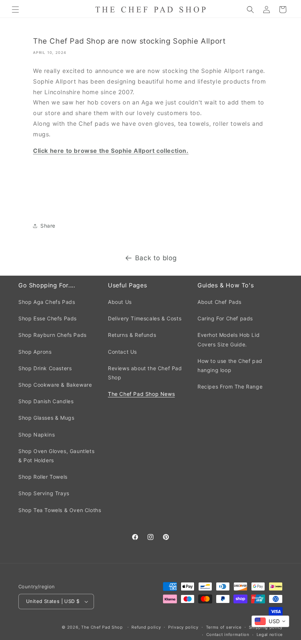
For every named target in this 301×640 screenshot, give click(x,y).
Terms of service (224, 627)
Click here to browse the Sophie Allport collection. (111, 150)
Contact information (227, 634)
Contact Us (122, 352)
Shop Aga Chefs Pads (46, 302)
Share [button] (47, 225)
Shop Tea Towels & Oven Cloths (59, 510)
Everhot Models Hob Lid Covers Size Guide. (228, 339)
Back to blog (156, 258)
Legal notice (270, 634)
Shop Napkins (36, 434)
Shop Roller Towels (43, 477)
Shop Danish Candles (45, 401)
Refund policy (146, 627)
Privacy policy (183, 627)
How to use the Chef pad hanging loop (229, 365)
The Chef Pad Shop (102, 627)
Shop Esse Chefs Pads (47, 318)
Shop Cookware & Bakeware (55, 385)
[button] (15, 9)
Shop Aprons (35, 352)
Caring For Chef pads (225, 318)
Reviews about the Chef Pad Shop (145, 372)
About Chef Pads (219, 302)
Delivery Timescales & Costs (144, 318)
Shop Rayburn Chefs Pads (52, 335)
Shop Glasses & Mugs (46, 418)
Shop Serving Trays (43, 493)
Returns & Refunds (132, 335)
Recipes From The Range (229, 386)
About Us (120, 302)
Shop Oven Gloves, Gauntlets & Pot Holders (56, 455)
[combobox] (270, 621)
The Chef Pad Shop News (141, 394)
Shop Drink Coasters (45, 368)
